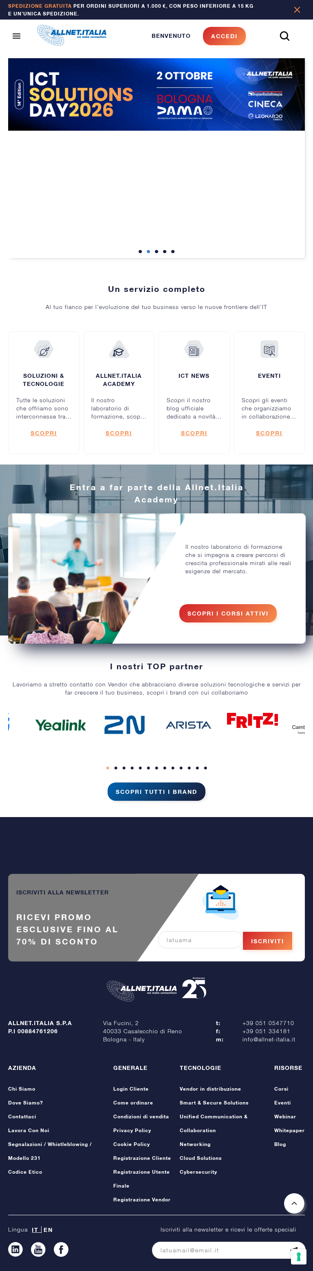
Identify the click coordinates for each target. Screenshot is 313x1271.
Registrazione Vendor (142, 1199)
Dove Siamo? (25, 1103)
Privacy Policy (132, 1130)
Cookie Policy (131, 1144)
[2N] (124, 725)
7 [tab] (156, 768)
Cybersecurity (198, 1172)
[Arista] (188, 725)
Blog (280, 1144)
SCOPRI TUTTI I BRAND (156, 791)
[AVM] (252, 720)
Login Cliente (131, 1089)
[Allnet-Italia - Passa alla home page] (71, 43)
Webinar (285, 1116)
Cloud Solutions (201, 1158)
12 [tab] (197, 768)
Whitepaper (289, 1130)
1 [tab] (140, 252)
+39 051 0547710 (268, 1022)
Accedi (224, 36)
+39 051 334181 (266, 1031)
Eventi (282, 1103)
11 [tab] (189, 768)
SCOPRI (44, 433)
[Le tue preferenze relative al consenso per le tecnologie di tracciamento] (298, 1256)
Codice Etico (25, 1172)
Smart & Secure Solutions (214, 1103)
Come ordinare (133, 1103)
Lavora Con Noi (28, 1130)
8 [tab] (165, 768)
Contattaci (22, 1116)
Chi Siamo (21, 1089)
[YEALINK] (60, 725)
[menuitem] (199, 36)
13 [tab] (205, 768)
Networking (195, 1144)
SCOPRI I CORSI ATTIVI (228, 613)
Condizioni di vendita (141, 1116)
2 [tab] (148, 252)
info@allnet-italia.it (268, 1039)
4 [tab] (165, 252)
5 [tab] (173, 252)
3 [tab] (156, 252)
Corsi (281, 1089)
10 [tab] (181, 768)
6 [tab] (148, 768)
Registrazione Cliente (142, 1158)
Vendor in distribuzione (210, 1089)
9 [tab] (173, 768)
